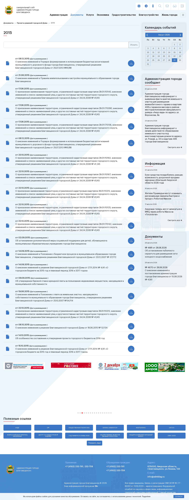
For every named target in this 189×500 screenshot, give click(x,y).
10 (148, 52)
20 (164, 56)
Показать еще (94, 443)
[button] (78, 412)
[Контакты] (182, 6)
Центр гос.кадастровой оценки (48, 435)
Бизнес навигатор (110, 427)
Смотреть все (174, 147)
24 (148, 60)
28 (169, 60)
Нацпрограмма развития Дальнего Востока (110, 435)
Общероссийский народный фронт (140, 435)
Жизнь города (169, 15)
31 (148, 64)
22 (174, 56)
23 (180, 56)
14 (169, 52)
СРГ (48, 427)
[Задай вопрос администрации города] (167, 6)
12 (159, 52)
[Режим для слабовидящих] (174, 6)
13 (164, 52)
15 (174, 52)
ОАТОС (171, 427)
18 (153, 56)
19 (159, 56)
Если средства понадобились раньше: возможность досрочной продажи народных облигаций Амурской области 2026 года (164, 179)
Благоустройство (149, 15)
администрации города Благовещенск (27, 10)
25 (153, 60)
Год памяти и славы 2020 (79, 435)
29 (174, 60)
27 (164, 60)
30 (180, 60)
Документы (76, 15)
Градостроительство (124, 15)
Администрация (59, 15)
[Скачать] (131, 63)
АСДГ (17, 427)
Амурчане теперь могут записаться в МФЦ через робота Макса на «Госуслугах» (163, 212)
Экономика (103, 15)
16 (180, 52)
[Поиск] (159, 6)
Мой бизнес (141, 427)
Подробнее (146, 496)
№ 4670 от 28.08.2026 (156, 267)
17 (148, 56)
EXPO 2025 (172, 435)
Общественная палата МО (79, 427)
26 (159, 60)
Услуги (90, 15)
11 (153, 52)
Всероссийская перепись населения (17, 435)
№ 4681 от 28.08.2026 (156, 248)
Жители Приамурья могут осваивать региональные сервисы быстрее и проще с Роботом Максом (163, 196)
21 (169, 56)
